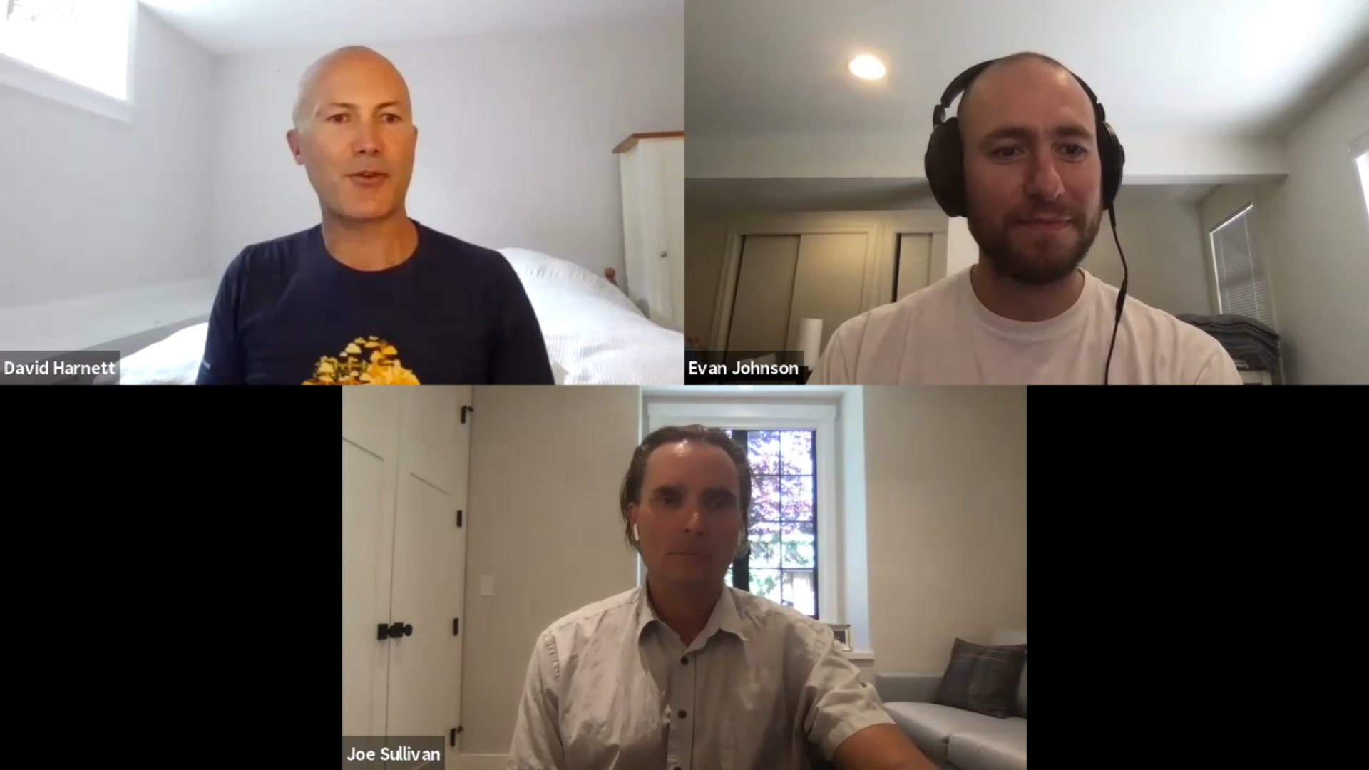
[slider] (620, 696)
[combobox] (1188, 738)
